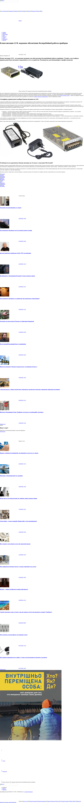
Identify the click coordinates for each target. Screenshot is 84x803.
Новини (4, 33)
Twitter (9, 802)
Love (26, 801)
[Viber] (20, 11)
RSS (15, 802)
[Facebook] (5, 11)
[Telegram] (15, 11)
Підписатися (2, 431)
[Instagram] (10, 11)
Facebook (35, 801)
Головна (4, 32)
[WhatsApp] (33, 11)
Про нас (4, 788)
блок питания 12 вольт (65, 95)
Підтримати (4, 39)
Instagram (44, 801)
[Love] (1, 11)
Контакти (4, 789)
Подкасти (4, 36)
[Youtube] (24, 11)
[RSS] (41, 11)
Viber (59, 801)
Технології (4, 771)
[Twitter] (38, 11)
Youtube (67, 801)
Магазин (4, 40)
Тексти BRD (5, 34)
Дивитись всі (3, 424)
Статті (3, 37)
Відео (3, 35)
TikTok (74, 801)
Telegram (53, 801)
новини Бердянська (28, 791)
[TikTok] (28, 11)
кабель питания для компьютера (41, 96)
